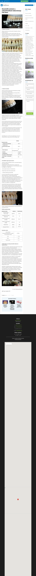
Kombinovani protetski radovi (29, 18)
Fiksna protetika (28, 13)
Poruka (28, 101)
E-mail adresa (29, 93)
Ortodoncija (27, 30)
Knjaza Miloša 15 (18, 320)
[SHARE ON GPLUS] (9, 295)
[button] (18, 499)
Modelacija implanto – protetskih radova (5, 305)
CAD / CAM (27, 25)
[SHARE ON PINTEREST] (11, 295)
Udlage (26, 23)
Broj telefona (30, 97)
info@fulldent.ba (7, 1)
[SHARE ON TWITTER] (6, 295)
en (34, 1)
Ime (27, 85)
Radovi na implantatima (29, 21)
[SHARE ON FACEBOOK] (8, 295)
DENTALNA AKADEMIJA (29, 5)
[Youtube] (2, 1)
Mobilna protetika (28, 15)
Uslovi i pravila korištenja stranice (18, 338)
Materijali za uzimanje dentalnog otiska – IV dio (19, 305)
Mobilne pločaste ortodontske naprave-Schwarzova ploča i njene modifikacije (12, 307)
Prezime (28, 89)
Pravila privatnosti (18, 339)
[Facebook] (1, 1)
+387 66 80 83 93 (19, 326)
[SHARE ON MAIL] (13, 295)
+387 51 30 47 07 (7, 0)
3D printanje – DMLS (29, 27)
